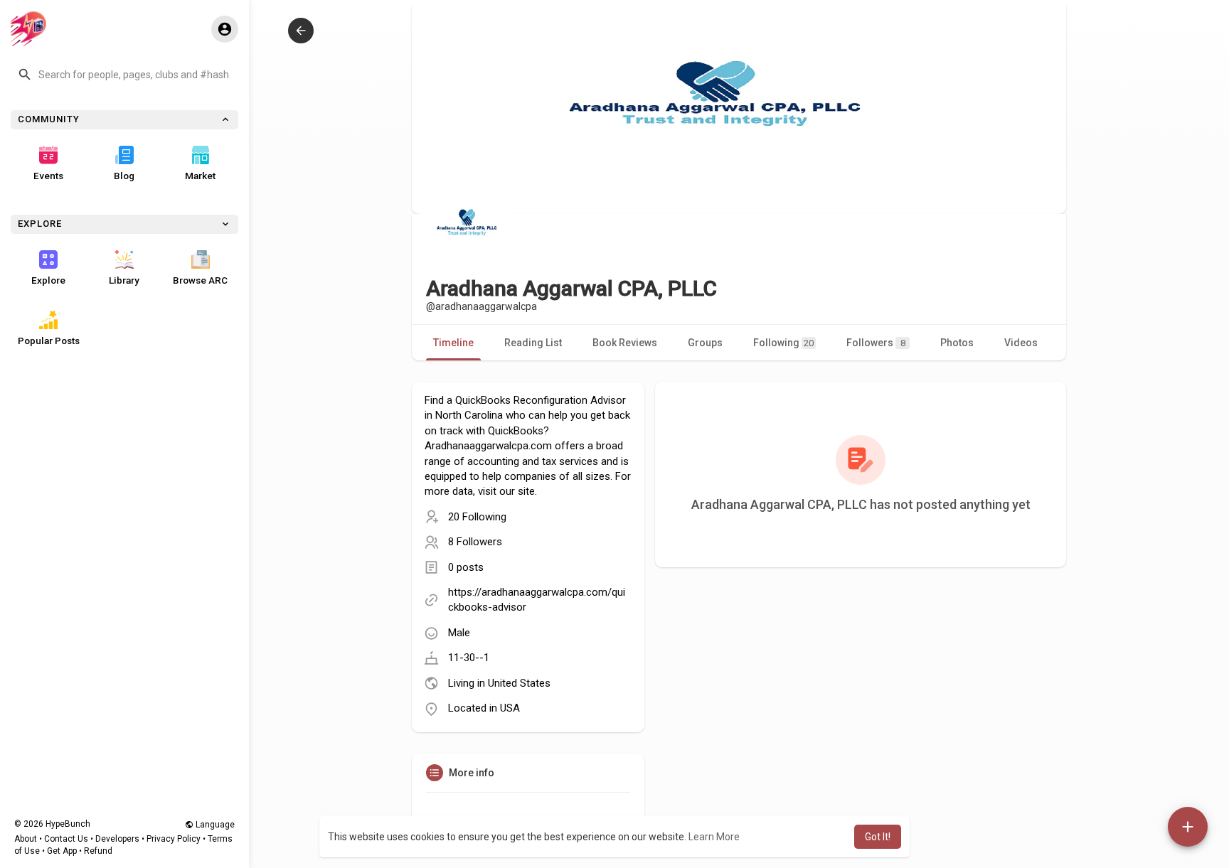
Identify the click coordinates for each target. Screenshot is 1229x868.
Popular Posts (49, 340)
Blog (124, 175)
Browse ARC (200, 280)
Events (48, 175)
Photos (957, 342)
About (25, 839)
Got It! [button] (877, 836)
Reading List (533, 342)
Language (214, 825)
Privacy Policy (174, 839)
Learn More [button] (714, 836)
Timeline (453, 342)
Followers (875, 342)
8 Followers (475, 541)
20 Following (477, 516)
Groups (705, 342)
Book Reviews (624, 342)
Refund (98, 851)
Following (783, 342)
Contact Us (66, 839)
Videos (1021, 342)
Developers (117, 839)
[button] (124, 74)
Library (124, 280)
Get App (62, 851)
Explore (48, 280)
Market (200, 175)
